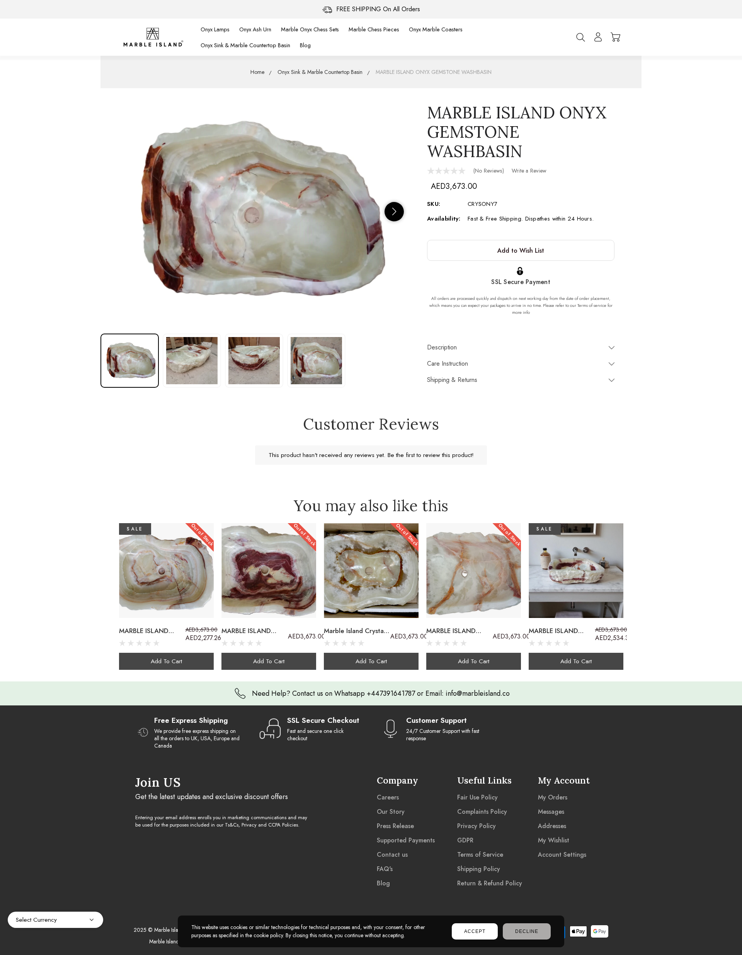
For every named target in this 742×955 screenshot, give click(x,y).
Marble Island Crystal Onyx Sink (354, 631)
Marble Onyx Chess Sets (310, 29)
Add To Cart (166, 661)
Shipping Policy (478, 868)
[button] (394, 211)
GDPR (465, 840)
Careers (388, 797)
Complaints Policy (482, 811)
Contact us (392, 854)
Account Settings (562, 854)
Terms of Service (480, 854)
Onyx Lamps (215, 29)
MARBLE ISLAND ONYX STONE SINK (455, 631)
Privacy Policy (476, 826)
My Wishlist (553, 840)
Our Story (391, 811)
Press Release (395, 826)
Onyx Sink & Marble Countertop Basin (245, 45)
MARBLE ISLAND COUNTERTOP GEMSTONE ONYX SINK (249, 631)
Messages (551, 811)
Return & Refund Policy (489, 883)
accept (474, 931)
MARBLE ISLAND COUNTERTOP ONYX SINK (560, 631)
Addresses (552, 826)
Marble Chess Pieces (374, 29)
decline (526, 931)
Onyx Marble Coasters (436, 29)
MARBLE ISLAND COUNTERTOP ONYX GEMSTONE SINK (151, 631)
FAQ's (385, 868)
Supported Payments (406, 840)
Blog (305, 45)
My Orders (552, 797)
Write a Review (529, 171)
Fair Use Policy (477, 797)
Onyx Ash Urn (255, 29)
